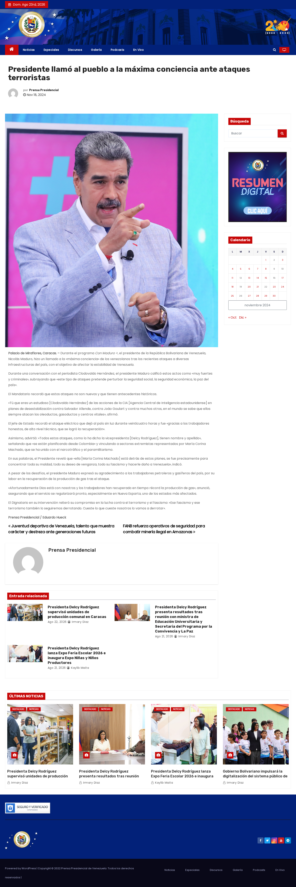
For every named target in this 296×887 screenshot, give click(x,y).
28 (257, 295)
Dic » (242, 317)
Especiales (51, 50)
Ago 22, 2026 (57, 622)
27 (249, 295)
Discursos (75, 50)
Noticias (29, 50)
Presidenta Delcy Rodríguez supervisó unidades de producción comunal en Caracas (77, 612)
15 (266, 277)
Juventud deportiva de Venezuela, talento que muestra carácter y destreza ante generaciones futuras (61, 528)
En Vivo (138, 50)
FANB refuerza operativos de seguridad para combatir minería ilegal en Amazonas (164, 528)
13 (249, 277)
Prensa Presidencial (44, 90)
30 (274, 295)
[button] (274, 49)
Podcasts (117, 50)
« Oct (232, 317)
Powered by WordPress (21, 868)
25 (232, 295)
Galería (96, 50)
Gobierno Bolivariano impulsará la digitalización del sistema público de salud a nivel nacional (255, 776)
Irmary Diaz (80, 622)
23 (274, 286)
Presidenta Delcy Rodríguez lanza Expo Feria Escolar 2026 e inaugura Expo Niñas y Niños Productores (77, 655)
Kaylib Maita (79, 668)
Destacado (18, 709)
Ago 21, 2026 (164, 636)
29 (265, 295)
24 (282, 286)
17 (283, 277)
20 (249, 286)
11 (232, 277)
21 (258, 286)
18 (232, 286)
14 (258, 277)
